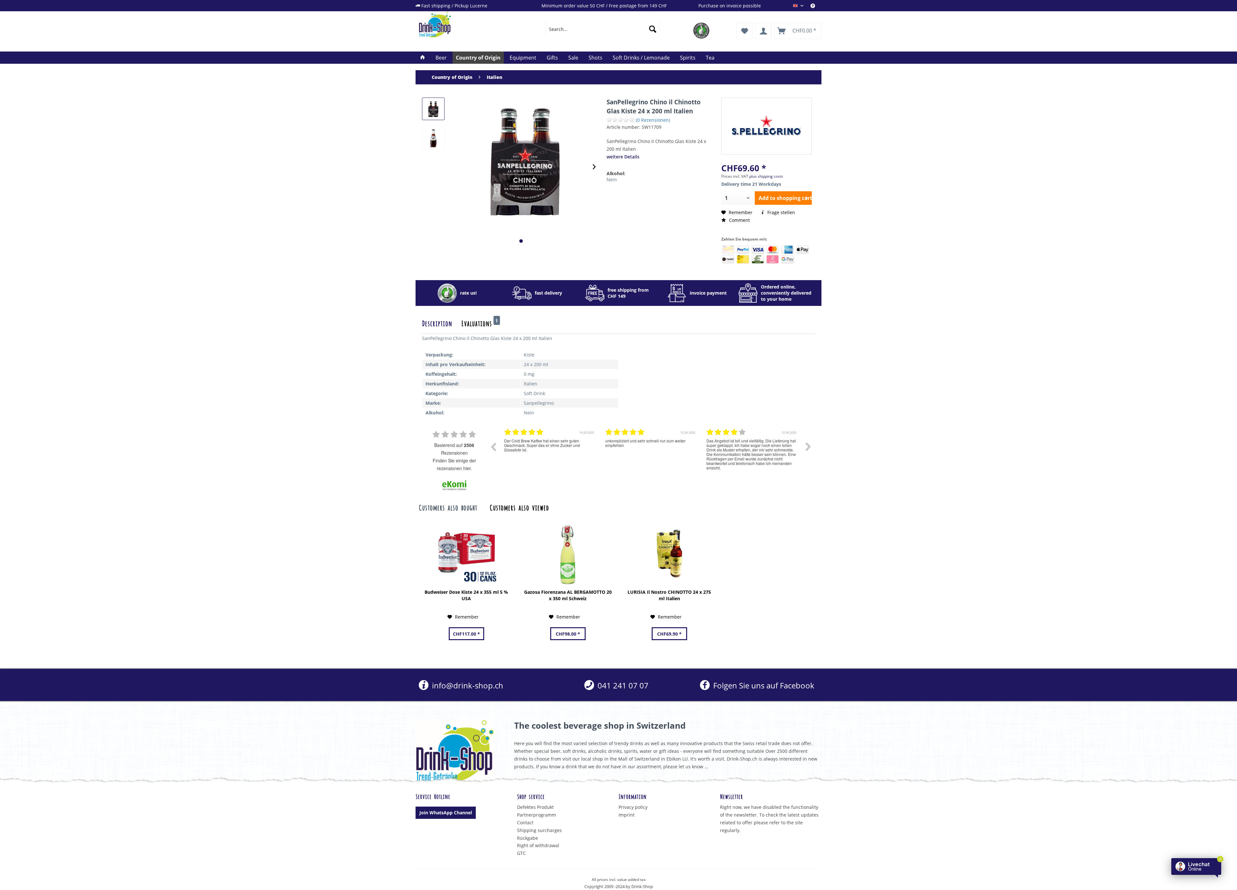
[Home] (423, 58)
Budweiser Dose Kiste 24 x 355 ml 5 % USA (466, 595)
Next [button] (808, 446)
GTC (521, 853)
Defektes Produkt (535, 807)
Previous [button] (493, 446)
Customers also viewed (519, 507)
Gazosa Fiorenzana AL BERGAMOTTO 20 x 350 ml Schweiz (568, 595)
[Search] (652, 29)
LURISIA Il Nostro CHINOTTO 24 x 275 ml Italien (669, 595)
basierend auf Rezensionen (454, 449)
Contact (525, 822)
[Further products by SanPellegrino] (766, 125)
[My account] (763, 31)
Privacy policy (632, 807)
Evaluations (479, 323)
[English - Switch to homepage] (467, 24)
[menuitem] (815, 6)
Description (437, 323)
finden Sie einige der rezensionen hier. (454, 464)
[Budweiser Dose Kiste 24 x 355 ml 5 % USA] (466, 553)
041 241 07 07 (622, 685)
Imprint (626, 815)
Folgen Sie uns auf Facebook (762, 685)
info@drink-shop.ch (466, 685)
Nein (612, 179)
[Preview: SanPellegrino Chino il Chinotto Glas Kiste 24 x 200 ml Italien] (433, 109)
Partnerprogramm (536, 815)
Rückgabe (527, 838)
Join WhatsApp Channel (445, 813)
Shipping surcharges (539, 830)
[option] (549, 451)
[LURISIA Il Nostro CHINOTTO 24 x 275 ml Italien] (669, 553)
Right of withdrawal (538, 845)
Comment (739, 220)
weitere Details (623, 157)
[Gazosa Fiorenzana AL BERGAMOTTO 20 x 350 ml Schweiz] (568, 553)
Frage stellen (780, 212)
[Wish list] (744, 31)
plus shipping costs (766, 176)
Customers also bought (448, 507)
